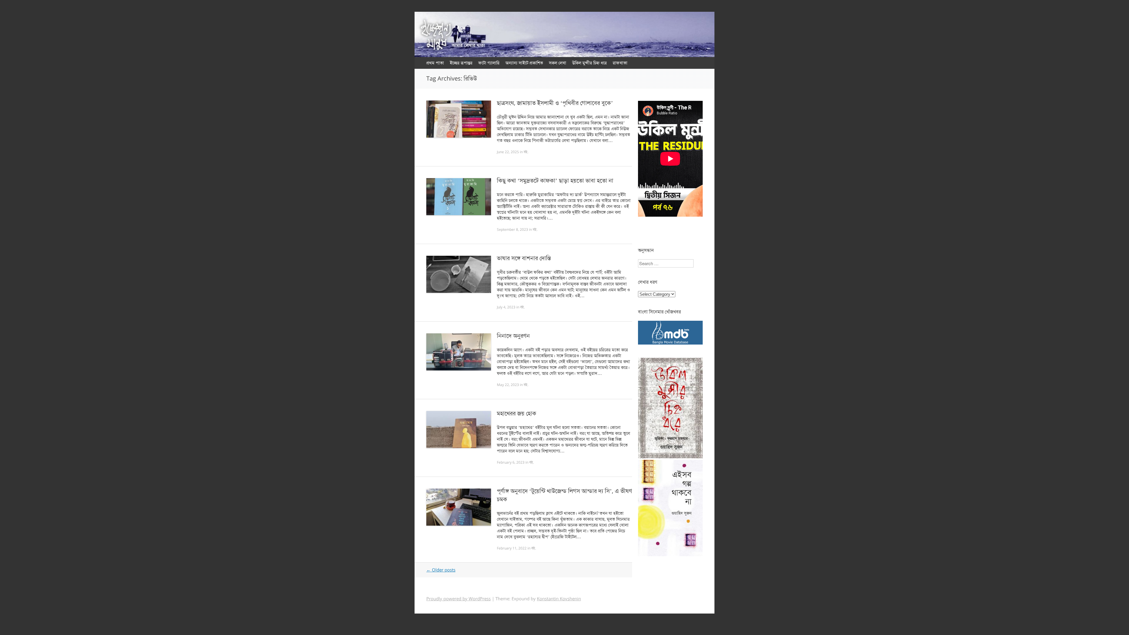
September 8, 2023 (512, 230)
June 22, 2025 (508, 152)
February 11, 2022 (512, 548)
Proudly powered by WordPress (458, 598)
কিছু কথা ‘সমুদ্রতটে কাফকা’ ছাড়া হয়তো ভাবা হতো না (555, 180)
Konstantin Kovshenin (559, 598)
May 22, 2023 (508, 385)
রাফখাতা (620, 63)
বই (525, 152)
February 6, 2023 (511, 462)
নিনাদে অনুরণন (513, 336)
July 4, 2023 (506, 307)
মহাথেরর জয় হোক (516, 413)
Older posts (440, 570)
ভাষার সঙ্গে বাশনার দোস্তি (524, 258)
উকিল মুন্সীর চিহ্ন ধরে (589, 63)
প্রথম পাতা (435, 63)
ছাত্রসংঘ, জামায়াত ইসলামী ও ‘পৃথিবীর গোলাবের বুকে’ (555, 103)
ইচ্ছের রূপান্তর (461, 63)
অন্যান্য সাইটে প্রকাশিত (524, 63)
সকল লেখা (557, 63)
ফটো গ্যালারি (489, 63)
